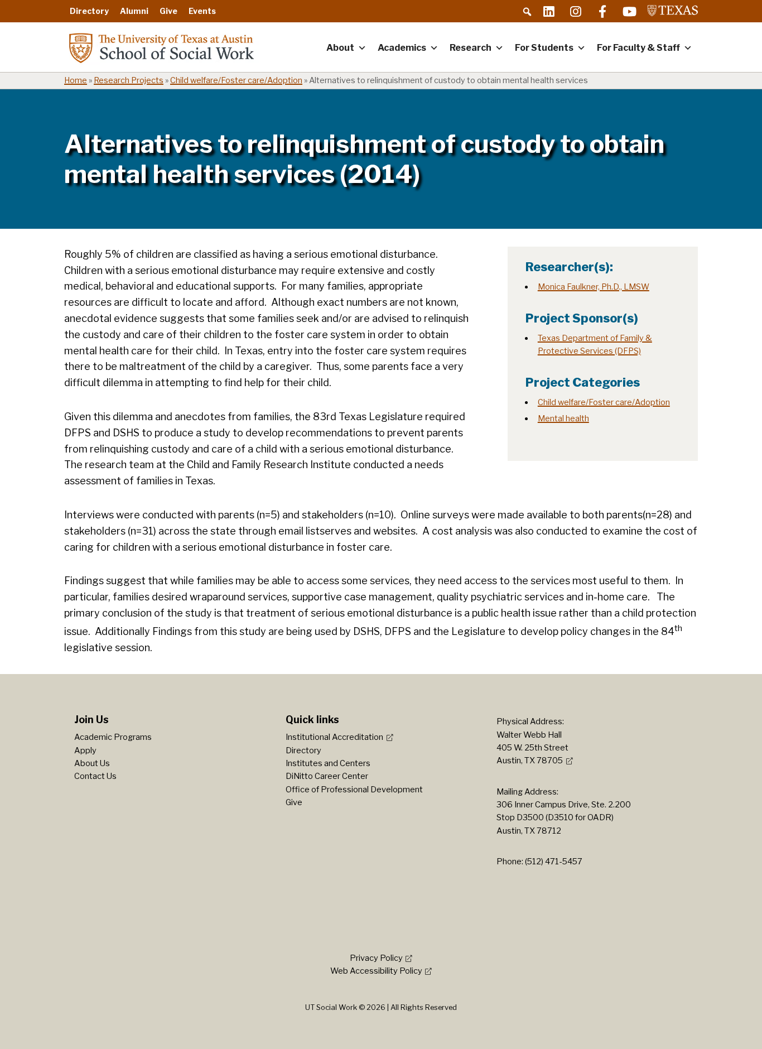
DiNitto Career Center (327, 776)
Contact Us (95, 776)
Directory (89, 11)
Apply (85, 750)
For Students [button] (544, 47)
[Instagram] (575, 11)
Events (202, 11)
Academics (402, 47)
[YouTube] (629, 11)
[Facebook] (602, 11)
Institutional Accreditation (334, 737)
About (340, 47)
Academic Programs (113, 737)
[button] (527, 11)
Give (168, 11)
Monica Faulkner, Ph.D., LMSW (593, 287)
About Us (92, 763)
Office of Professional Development (354, 790)
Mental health (563, 418)
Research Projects (128, 80)
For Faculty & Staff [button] (638, 47)
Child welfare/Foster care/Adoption (236, 80)
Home (75, 80)
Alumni (134, 11)
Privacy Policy (376, 958)
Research (470, 47)
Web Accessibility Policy (376, 971)
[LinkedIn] (549, 11)
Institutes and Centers (328, 763)
